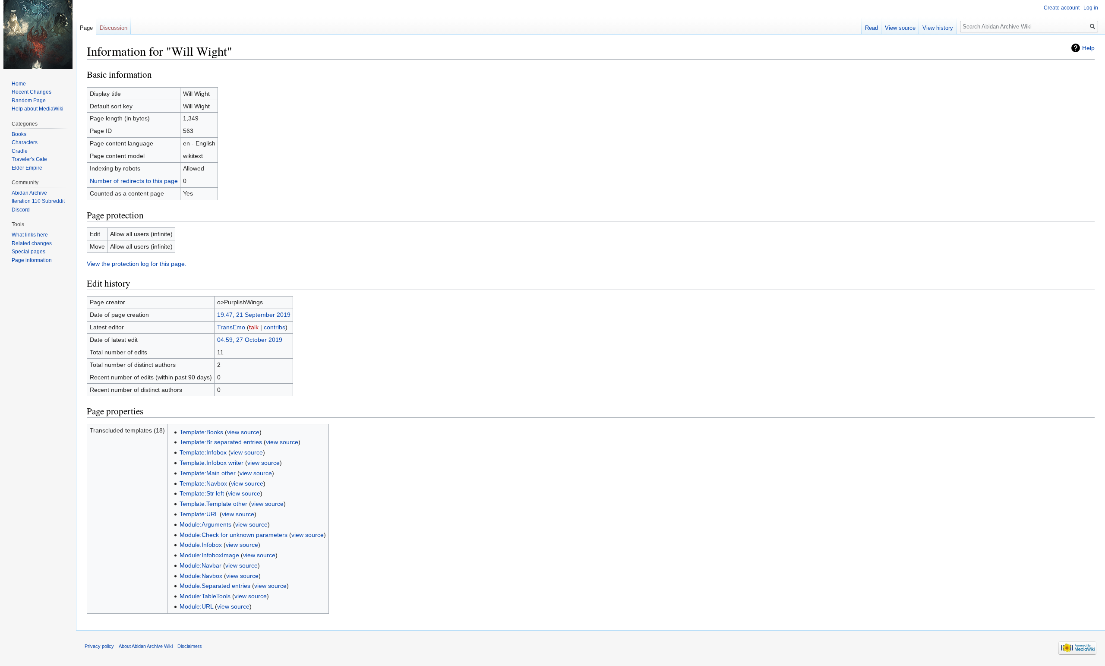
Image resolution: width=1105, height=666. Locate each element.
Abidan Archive (29, 193)
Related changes (32, 243)
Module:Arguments (205, 524)
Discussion (113, 28)
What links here (30, 235)
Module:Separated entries (215, 585)
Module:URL (196, 606)
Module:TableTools (205, 596)
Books (19, 134)
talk (254, 327)
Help (1088, 47)
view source (243, 432)
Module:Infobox (201, 544)
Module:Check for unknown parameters (233, 534)
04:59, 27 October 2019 (249, 339)
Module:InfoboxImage (209, 555)
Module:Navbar (200, 565)
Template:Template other (213, 503)
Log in (1090, 8)
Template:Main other (208, 473)
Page (86, 28)
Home (19, 84)
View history (937, 28)
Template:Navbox (203, 483)
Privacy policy (99, 646)
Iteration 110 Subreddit (38, 201)
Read (871, 28)
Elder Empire (27, 168)
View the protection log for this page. (136, 263)
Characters (25, 142)
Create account (1062, 8)
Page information (32, 260)
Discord (21, 210)
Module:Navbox (201, 575)
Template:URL (199, 514)
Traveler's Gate (29, 159)
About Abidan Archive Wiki (146, 646)
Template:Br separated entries (221, 442)
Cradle (20, 151)
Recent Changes (31, 92)
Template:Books (201, 432)
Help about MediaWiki (37, 109)
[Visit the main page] (38, 34)
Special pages (28, 252)
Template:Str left (202, 493)
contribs (274, 327)
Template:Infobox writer (211, 462)
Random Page (29, 101)
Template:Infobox (203, 452)
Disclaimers (189, 646)
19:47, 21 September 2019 (253, 314)
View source (900, 28)
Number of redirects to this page (134, 180)
